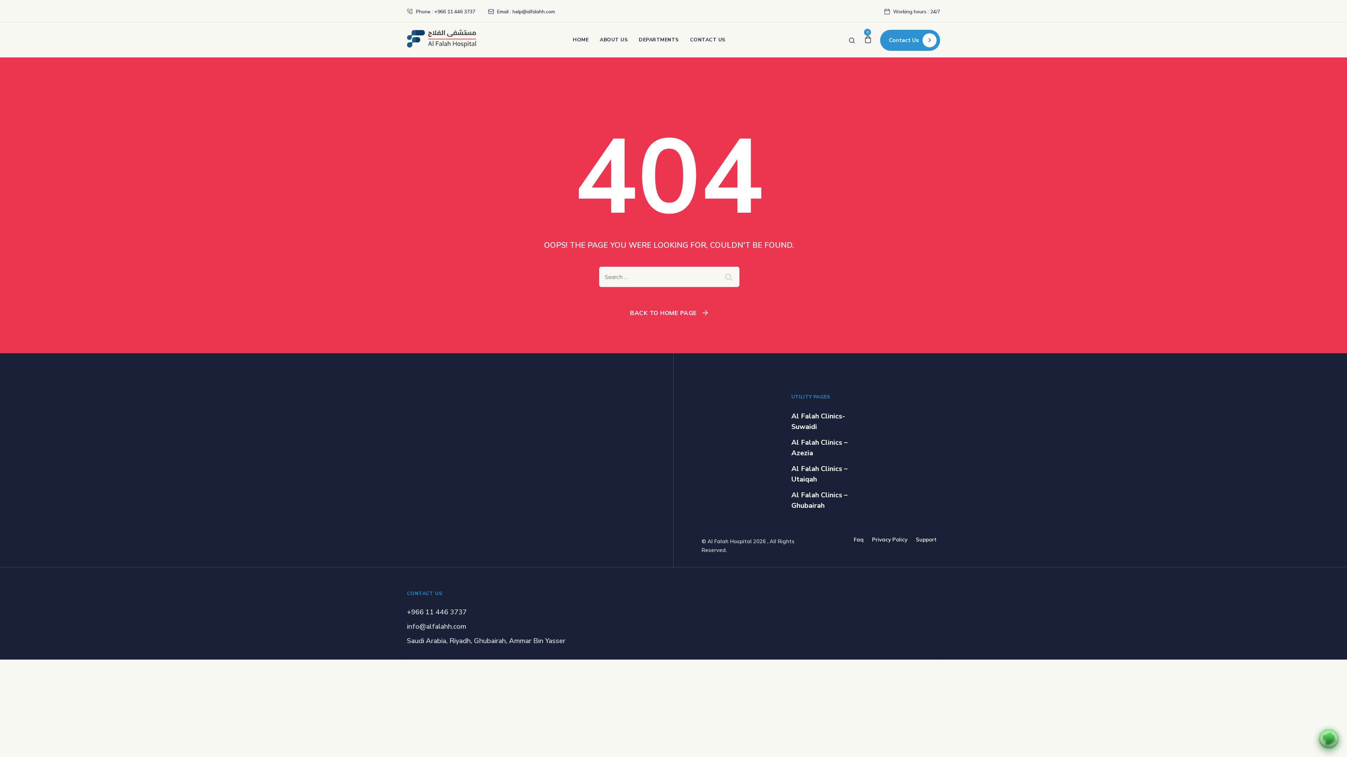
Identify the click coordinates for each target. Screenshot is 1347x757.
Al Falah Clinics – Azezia (819, 448)
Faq (859, 539)
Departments (659, 39)
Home (581, 39)
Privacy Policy (889, 539)
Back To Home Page (663, 312)
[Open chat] (1329, 739)
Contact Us (707, 39)
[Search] (852, 40)
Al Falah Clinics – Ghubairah (819, 500)
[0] (868, 40)
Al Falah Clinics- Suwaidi (818, 421)
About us (614, 39)
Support (926, 539)
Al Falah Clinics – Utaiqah (819, 474)
